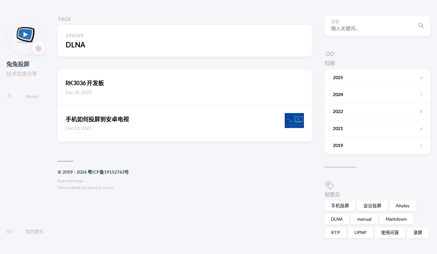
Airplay (402, 205)
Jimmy (108, 187)
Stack (76, 187)
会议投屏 (372, 205)
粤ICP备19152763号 (108, 172)
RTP (335, 232)
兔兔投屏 (17, 64)
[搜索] (421, 26)
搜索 (335, 21)
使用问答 (390, 232)
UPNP (360, 232)
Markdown (396, 219)
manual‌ (364, 219)
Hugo (78, 180)
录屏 (417, 232)
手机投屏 (340, 205)
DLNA (337, 219)
